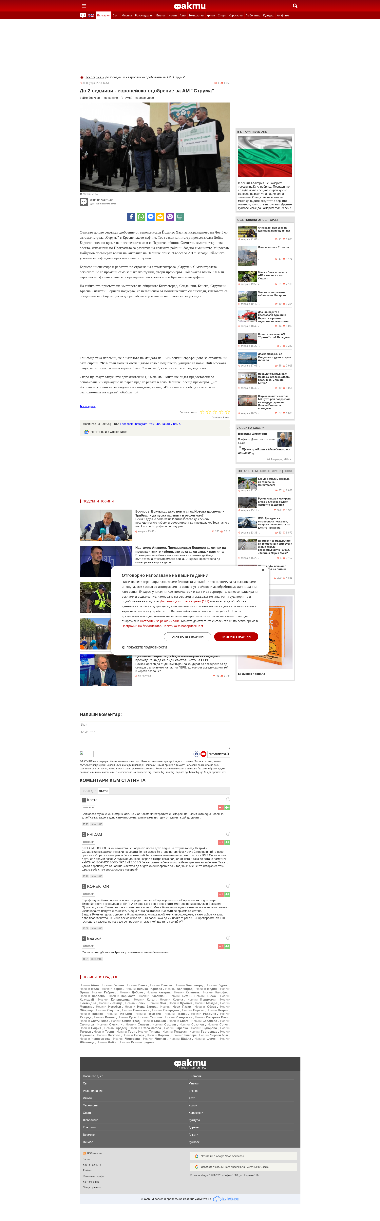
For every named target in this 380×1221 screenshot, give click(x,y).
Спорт (222, 15)
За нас (87, 1159)
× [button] (262, 570)
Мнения (127, 15)
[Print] (180, 217)
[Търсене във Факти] (295, 5)
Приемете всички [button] (236, 636)
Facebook (126, 423)
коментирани (270, 471)
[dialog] (190, 610)
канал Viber (169, 423)
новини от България (261, 219)
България (103, 15)
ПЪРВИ (103, 791)
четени (252, 471)
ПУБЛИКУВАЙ (219, 754)
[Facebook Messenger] (151, 217)
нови (288, 471)
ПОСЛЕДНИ (89, 791)
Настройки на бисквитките (141, 626)
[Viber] (170, 217)
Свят (116, 15)
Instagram (140, 423)
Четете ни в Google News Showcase (222, 1156)
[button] (144, 647)
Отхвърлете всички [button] (188, 636)
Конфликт (282, 15)
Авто (183, 15)
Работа (87, 1170)
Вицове (88, 1142)
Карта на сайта (92, 1164)
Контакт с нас (91, 1181)
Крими (211, 15)
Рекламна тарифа (93, 1176)
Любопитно (253, 15)
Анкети (193, 1134)
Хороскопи (236, 15)
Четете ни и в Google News (109, 431)
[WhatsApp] (141, 217)
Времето (89, 1134)
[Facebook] (131, 217)
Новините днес (93, 1076)
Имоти (172, 15)
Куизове (194, 1142)
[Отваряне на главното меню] (84, 5)
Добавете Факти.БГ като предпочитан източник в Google (235, 1166)
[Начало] (190, 6)
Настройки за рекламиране (160, 621)
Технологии (196, 15)
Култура (268, 15)
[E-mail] (160, 217)
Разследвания (144, 15)
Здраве (194, 1127)
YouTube (154, 423)
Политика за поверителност (182, 626)
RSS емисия (94, 1153)
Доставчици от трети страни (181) (184, 601)
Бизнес (160, 15)
